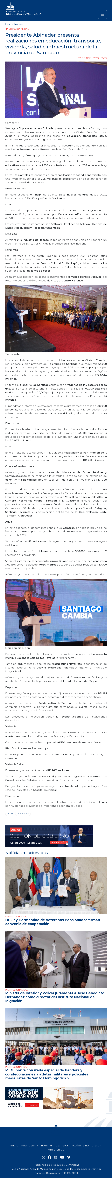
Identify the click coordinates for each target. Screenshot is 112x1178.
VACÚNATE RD (80, 1145)
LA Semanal (23, 813)
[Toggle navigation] (102, 14)
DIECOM (97, 1145)
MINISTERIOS (56, 1149)
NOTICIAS (47, 1145)
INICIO (14, 1145)
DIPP (10, 813)
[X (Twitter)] (43, 1157)
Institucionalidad (17, 29)
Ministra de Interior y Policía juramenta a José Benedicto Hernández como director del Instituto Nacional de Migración (54, 997)
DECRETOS (62, 1145)
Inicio (8, 24)
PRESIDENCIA (29, 1145)
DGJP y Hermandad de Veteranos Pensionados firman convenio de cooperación (52, 922)
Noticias (18, 24)
